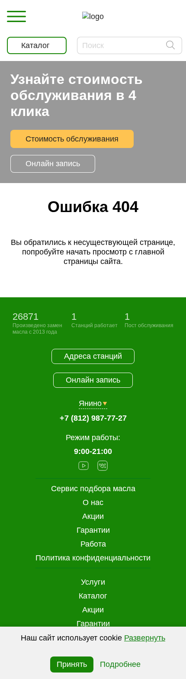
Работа (93, 544)
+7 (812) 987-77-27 (93, 418)
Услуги (93, 582)
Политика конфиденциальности (93, 557)
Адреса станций (93, 356)
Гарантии (93, 623)
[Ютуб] (83, 466)
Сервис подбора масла (93, 488)
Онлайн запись (53, 163)
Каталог (93, 596)
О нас (93, 502)
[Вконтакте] (102, 466)
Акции (93, 609)
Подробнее (120, 664)
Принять (72, 664)
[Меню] (16, 16)
